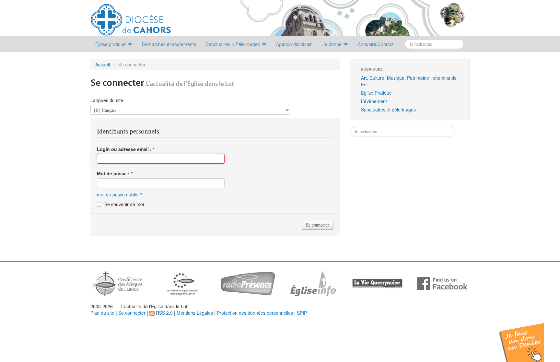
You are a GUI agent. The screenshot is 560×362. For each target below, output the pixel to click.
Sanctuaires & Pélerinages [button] (233, 44)
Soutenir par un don (527, 337)
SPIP (302, 312)
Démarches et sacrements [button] (169, 44)
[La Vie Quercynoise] (377, 283)
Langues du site (106, 100)
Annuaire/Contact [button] (375, 44)
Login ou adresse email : (126, 149)
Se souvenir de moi (124, 204)
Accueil (102, 64)
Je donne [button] (332, 44)
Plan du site (102, 312)
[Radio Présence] (247, 283)
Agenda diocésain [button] (294, 44)
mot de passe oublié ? (119, 194)
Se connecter (132, 312)
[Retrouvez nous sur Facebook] (442, 283)
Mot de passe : (115, 173)
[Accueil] (130, 17)
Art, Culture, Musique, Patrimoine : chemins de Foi (409, 81)
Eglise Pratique (376, 92)
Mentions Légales (195, 312)
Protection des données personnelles (255, 312)
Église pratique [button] (111, 44)
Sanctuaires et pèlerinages (388, 109)
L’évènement (374, 101)
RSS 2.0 (164, 312)
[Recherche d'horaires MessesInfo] (312, 283)
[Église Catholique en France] (118, 283)
